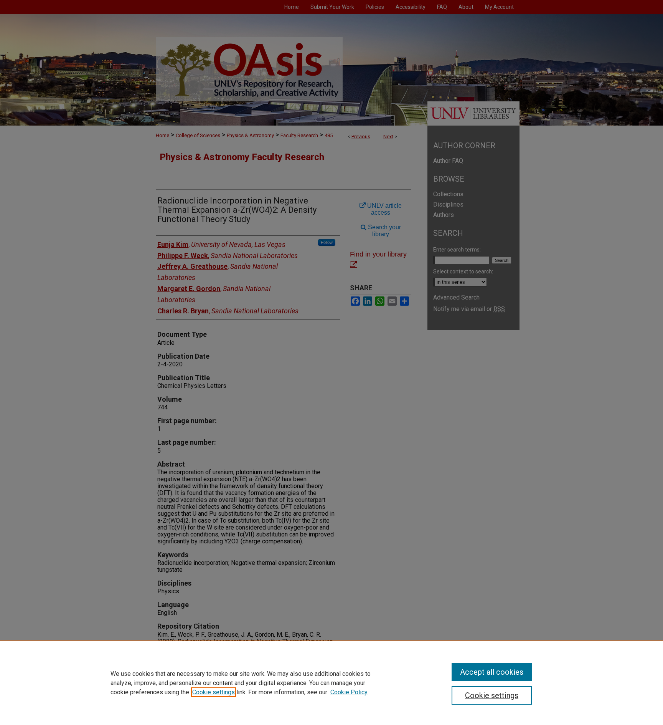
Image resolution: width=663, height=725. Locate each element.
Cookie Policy (349, 692)
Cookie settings (213, 692)
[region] (331, 683)
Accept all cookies (491, 672)
